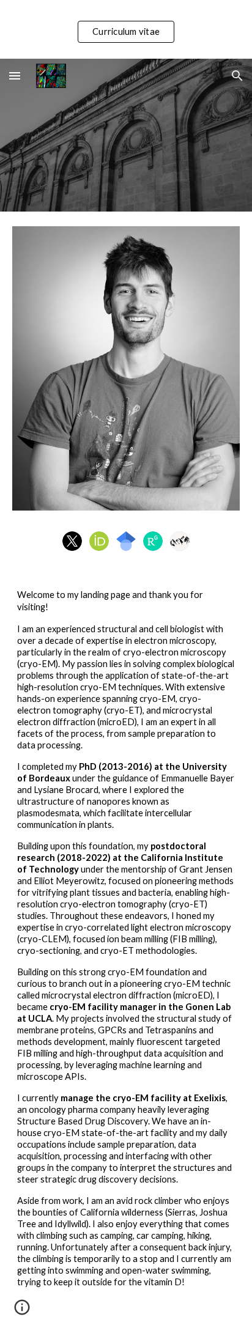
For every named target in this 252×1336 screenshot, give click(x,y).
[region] (126, 29)
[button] (14, 75)
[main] (126, 952)
